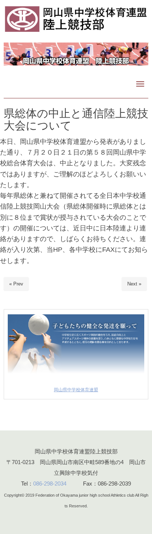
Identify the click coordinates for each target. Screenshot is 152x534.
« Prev (16, 284)
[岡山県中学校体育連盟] (76, 377)
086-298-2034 (49, 483)
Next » (134, 284)
